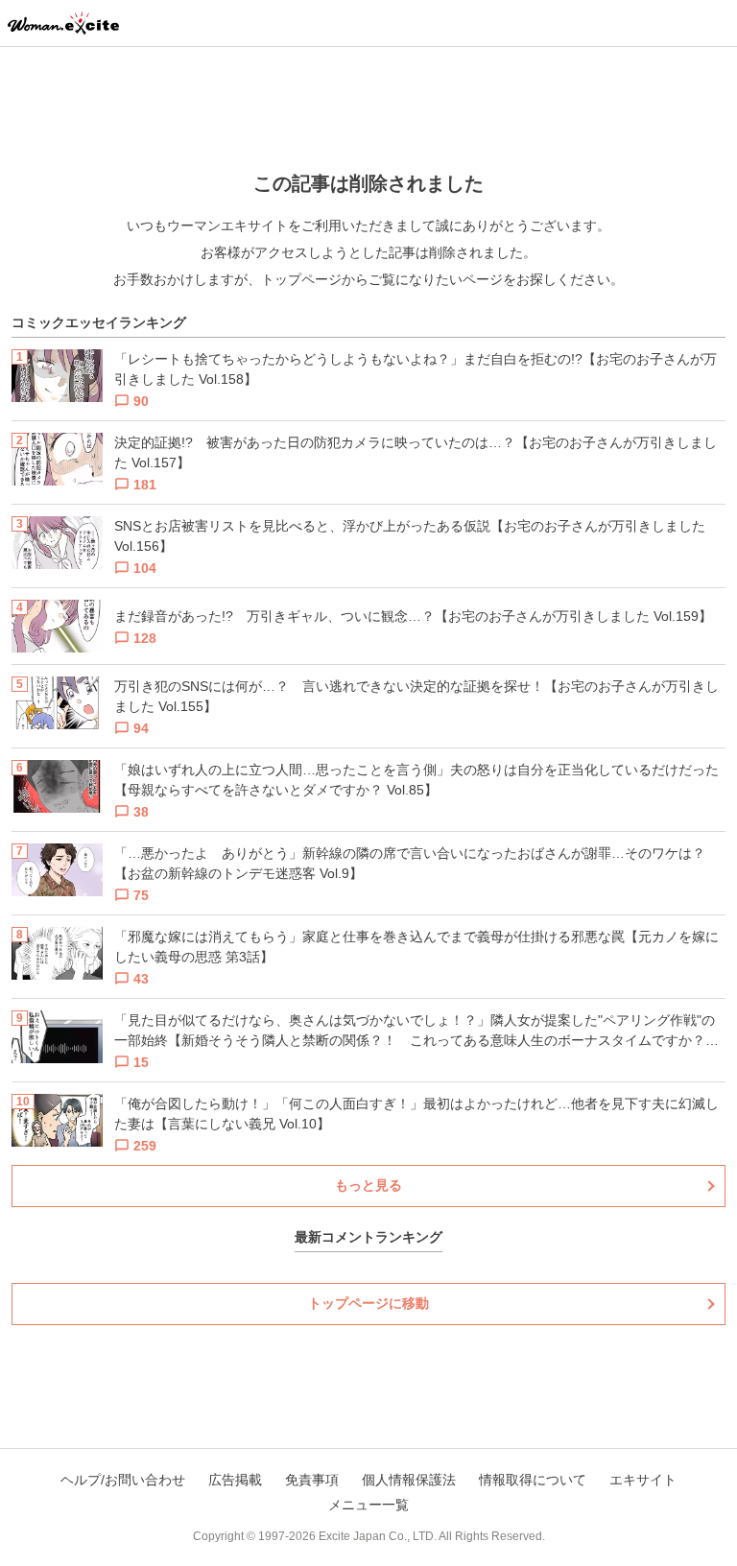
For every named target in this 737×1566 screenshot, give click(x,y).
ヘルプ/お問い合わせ (122, 1479)
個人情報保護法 (409, 1479)
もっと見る (368, 1185)
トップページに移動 (368, 1303)
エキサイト (643, 1479)
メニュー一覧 (368, 1504)
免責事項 (312, 1479)
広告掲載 (235, 1479)
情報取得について (532, 1479)
